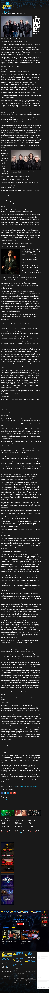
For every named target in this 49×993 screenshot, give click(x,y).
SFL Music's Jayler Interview (9, 941)
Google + (11, 793)
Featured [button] (13, 927)
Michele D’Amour (5, 823)
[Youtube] (7, 12)
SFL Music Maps (19, 975)
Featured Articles (23, 786)
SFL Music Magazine (20, 919)
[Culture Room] (7, 857)
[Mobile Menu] (7, 3)
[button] (20, 832)
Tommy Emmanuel (32, 822)
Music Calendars (20, 978)
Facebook (2, 793)
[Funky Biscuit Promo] (30, 935)
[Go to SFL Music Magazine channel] (20, 916)
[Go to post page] (7, 813)
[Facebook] (4, 12)
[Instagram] (9, 12)
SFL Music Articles (32, 786)
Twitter (5, 793)
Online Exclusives (31, 971)
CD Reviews (30, 978)
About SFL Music (19, 968)
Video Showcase (20, 973)
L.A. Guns (16, 823)
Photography (19, 970)
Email (14, 793)
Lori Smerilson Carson (20, 831)
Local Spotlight (31, 985)
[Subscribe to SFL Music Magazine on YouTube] (20, 924)
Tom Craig (14, 786)
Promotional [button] (6, 927)
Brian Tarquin (31, 830)
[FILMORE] (7, 889)
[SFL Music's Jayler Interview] (11, 935)
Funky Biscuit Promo (26, 941)
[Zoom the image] (7, 6)
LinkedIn (8, 793)
